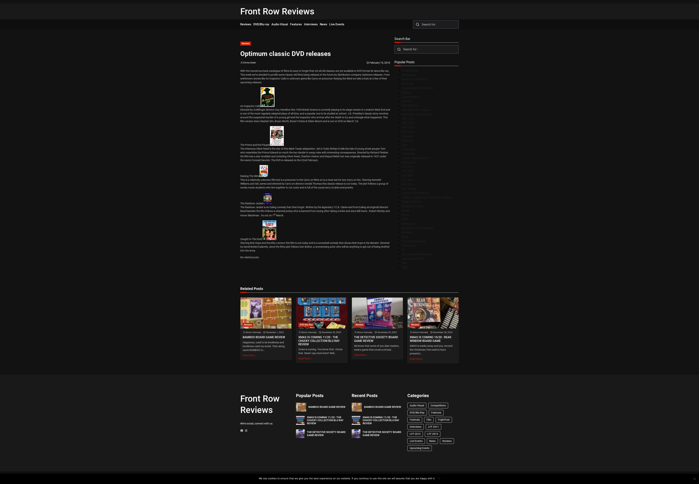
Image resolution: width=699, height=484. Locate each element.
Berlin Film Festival (414, 79)
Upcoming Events (413, 258)
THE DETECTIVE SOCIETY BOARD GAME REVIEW (376, 338)
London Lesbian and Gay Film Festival (426, 197)
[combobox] (436, 24)
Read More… (249, 355)
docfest (407, 101)
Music (406, 210)
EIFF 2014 (408, 127)
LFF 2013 (408, 175)
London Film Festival (415, 193)
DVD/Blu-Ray (410, 105)
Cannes (407, 92)
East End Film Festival (416, 110)
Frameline (408, 149)
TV (403, 250)
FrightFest (408, 153)
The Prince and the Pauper (255, 144)
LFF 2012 (408, 171)
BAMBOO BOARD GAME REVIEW (264, 337)
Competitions (410, 97)
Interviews (408, 162)
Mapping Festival (413, 206)
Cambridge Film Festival (417, 88)
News (405, 215)
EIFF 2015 (408, 132)
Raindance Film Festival (417, 228)
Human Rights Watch (415, 158)
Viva (404, 263)
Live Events (409, 188)
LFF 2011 (408, 167)
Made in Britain (412, 202)
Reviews (246, 43)
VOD (404, 267)
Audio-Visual (410, 70)
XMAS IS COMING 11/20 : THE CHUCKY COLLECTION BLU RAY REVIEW (319, 340)
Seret (405, 237)
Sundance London (413, 241)
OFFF (405, 219)
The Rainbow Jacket (251, 203)
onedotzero (409, 223)
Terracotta (408, 245)
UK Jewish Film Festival (417, 254)
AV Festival (409, 75)
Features (407, 136)
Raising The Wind (250, 176)
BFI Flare (408, 83)
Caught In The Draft (251, 239)
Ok (438, 478)
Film (404, 145)
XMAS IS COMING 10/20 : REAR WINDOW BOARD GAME (430, 338)
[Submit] (417, 24)
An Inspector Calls (250, 105)
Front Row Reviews (277, 11)
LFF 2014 (408, 180)
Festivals (407, 140)
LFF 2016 (408, 184)
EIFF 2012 (408, 118)
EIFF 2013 (408, 123)
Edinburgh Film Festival (417, 114)
